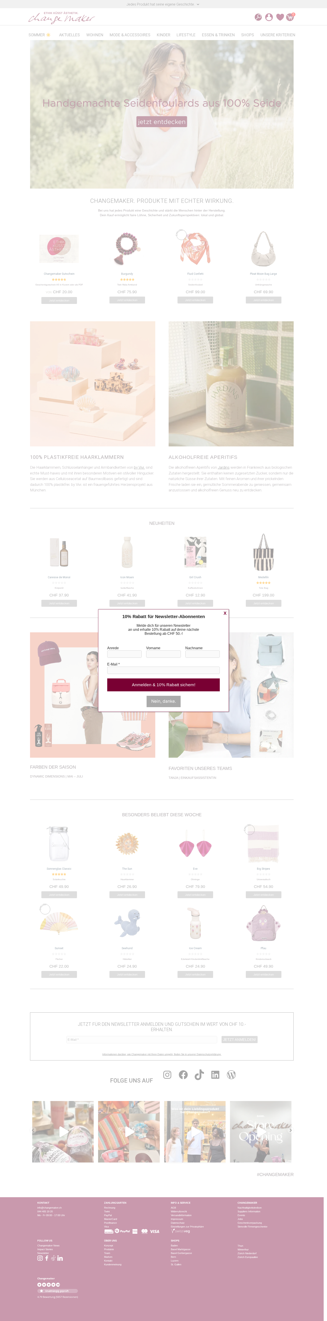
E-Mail (113, 664)
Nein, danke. (163, 701)
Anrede (113, 648)
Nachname (194, 648)
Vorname (153, 648)
